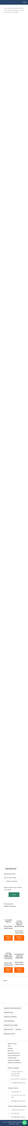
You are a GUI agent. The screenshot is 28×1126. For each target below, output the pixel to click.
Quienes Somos (12, 1043)
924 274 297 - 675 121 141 (19, 1079)
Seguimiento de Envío (14, 1053)
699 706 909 (15, 1113)
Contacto (10, 1048)
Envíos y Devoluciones (14, 1055)
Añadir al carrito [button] (8, 938)
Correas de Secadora (13, 10)
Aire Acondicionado (9, 1021)
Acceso (14, 894)
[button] (24, 1122)
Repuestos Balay (8, 1012)
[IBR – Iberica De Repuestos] (3, 2)
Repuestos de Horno (9, 1033)
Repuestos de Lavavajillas (11, 1025)
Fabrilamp (18, 1029)
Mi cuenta (10, 1050)
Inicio (5, 8)
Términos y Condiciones (14, 1062)
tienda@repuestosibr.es (18, 1083)
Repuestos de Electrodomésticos (12, 1008)
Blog (9, 1046)
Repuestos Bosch (8, 1029)
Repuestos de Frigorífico (10, 1016)
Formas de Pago (12, 1058)
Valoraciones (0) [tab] (10, 868)
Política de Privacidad (14, 1060)
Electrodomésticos (13, 8)
